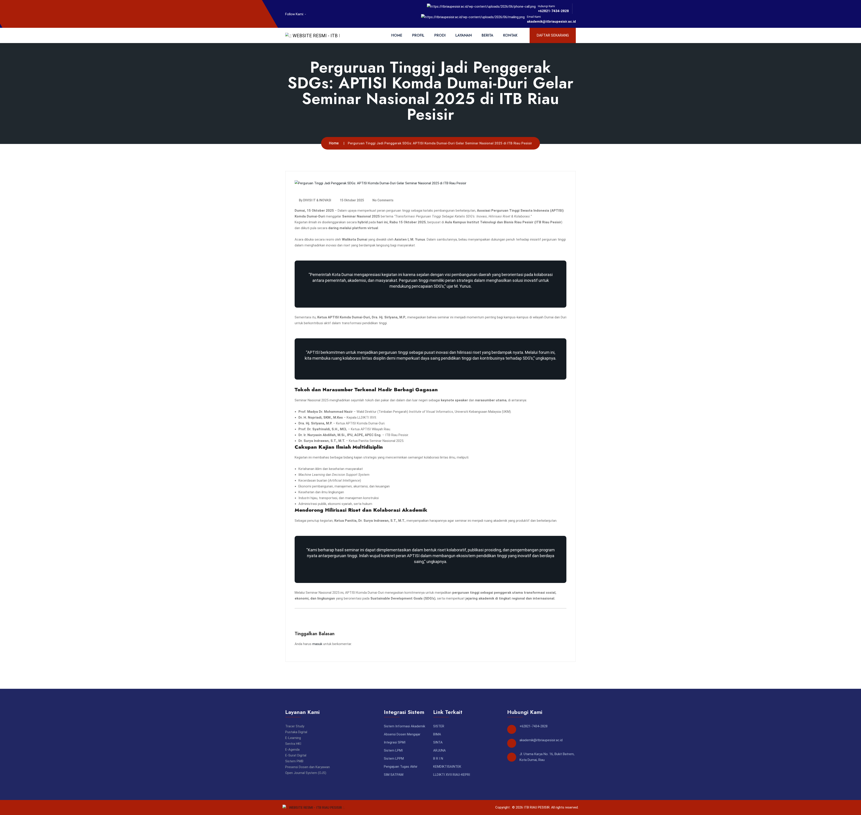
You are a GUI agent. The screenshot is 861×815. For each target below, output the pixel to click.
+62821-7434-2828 (553, 11)
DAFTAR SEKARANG (553, 35)
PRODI (440, 35)
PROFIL (418, 35)
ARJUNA (439, 750)
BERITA (487, 35)
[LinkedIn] (319, 14)
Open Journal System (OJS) (305, 773)
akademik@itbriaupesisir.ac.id (551, 22)
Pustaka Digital (296, 732)
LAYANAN (463, 35)
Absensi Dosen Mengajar (402, 734)
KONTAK (510, 35)
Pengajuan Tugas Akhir (400, 767)
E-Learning (293, 738)
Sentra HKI (293, 744)
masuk (317, 644)
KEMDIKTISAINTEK (447, 767)
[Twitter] (326, 14)
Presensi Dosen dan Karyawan (307, 767)
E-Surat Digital (295, 755)
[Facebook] (311, 14)
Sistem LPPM (394, 758)
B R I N (438, 758)
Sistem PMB (294, 761)
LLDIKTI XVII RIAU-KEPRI (451, 775)
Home (334, 143)
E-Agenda (292, 750)
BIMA (437, 734)
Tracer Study (294, 726)
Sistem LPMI (393, 750)
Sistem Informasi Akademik (404, 726)
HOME (396, 35)
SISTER (438, 726)
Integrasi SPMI (394, 742)
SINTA (438, 742)
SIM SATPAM (393, 775)
